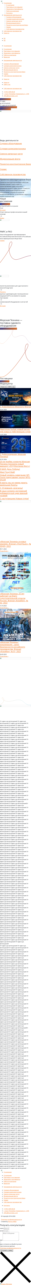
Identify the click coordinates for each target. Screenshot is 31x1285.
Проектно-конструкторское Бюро (17, 25)
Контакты (9, 13)
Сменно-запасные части (14, 21)
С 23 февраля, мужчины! (11, 488)
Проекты (3, 292)
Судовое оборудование (13, 17)
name (2, 1228)
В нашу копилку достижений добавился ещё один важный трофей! (13, 493)
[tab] (3, 387)
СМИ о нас (7, 84)
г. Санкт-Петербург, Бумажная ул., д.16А (16, 94)
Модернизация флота (13, 23)
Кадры (2, 218)
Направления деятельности (13, 15)
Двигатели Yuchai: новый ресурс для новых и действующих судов (15, 430)
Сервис (8, 27)
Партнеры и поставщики (14, 7)
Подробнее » (4, 551)
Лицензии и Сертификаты (14, 9)
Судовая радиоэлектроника (15, 19)
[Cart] (2, 36)
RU (4, 38)
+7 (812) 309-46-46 (9, 92)
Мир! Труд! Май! (7, 472)
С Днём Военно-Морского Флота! (15, 406)
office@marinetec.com (11, 96)
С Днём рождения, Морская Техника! (13, 455)
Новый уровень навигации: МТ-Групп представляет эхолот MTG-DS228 (15, 477)
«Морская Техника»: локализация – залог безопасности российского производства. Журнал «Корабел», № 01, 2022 (12, 647)
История (3, 210)
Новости (6, 33)
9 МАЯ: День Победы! (10, 469)
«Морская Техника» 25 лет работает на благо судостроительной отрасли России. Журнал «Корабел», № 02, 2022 (14, 598)
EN (4, 40)
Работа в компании (12, 11)
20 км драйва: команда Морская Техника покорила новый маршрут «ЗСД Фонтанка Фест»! (15, 463)
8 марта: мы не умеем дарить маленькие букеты (13, 483)
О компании (8, 3)
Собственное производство (15, 29)
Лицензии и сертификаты (12, 53)
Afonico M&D (12, 1221)
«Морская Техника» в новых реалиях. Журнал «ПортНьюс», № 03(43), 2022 (15, 543)
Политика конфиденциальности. (10, 1248)
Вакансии (7, 57)
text (1, 1240)
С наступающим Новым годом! (14, 498)
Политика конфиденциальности (11, 1219)
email (1, 1231)
